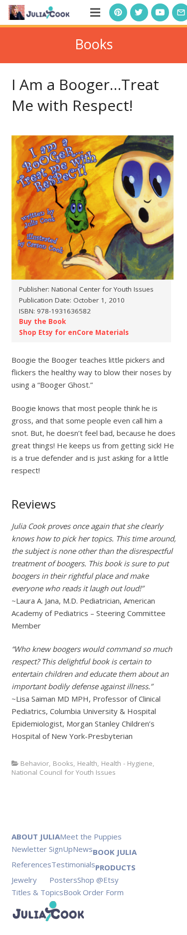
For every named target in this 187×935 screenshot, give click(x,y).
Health (87, 763)
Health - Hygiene (127, 763)
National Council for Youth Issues (63, 772)
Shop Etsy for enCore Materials (74, 332)
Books (63, 763)
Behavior (34, 763)
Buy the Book (42, 321)
